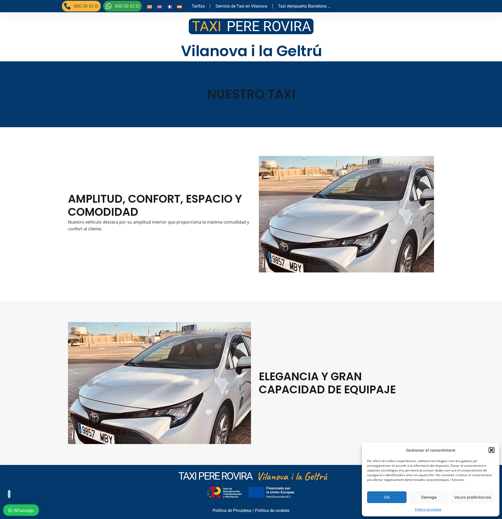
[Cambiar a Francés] (169, 7)
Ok (387, 497)
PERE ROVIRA (269, 26)
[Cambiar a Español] (179, 7)
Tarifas (198, 6)
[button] (491, 450)
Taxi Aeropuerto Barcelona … (304, 6)
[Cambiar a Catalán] (150, 7)
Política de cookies (428, 509)
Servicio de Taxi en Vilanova (241, 6)
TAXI (206, 26)
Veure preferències (472, 497)
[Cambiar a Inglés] (159, 7)
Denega (429, 497)
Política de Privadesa (232, 510)
